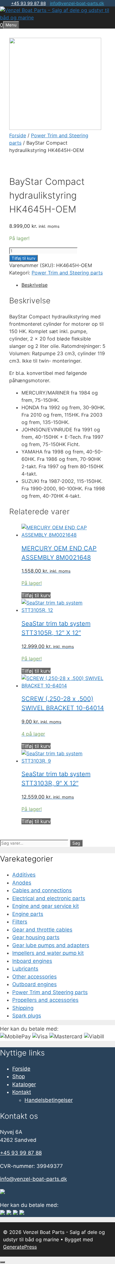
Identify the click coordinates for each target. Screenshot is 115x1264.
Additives (24, 875)
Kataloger (24, 1084)
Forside (17, 135)
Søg (76, 843)
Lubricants (25, 969)
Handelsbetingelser (49, 1100)
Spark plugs (26, 1016)
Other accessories (34, 977)
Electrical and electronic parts (48, 898)
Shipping (22, 1008)
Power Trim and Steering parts (67, 273)
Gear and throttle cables (42, 930)
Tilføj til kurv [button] (36, 595)
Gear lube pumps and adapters (50, 945)
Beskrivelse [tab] (34, 285)
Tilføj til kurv (23, 258)
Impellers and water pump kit (48, 953)
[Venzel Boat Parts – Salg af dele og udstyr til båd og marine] (57, 17)
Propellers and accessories (45, 1000)
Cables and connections (42, 890)
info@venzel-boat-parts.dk (77, 3)
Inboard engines (32, 961)
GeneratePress (20, 1247)
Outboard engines (34, 984)
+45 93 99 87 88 (28, 3)
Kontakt (21, 1092)
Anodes (21, 883)
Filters (19, 922)
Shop (18, 1076)
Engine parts (27, 914)
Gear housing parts (35, 937)
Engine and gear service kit (45, 906)
